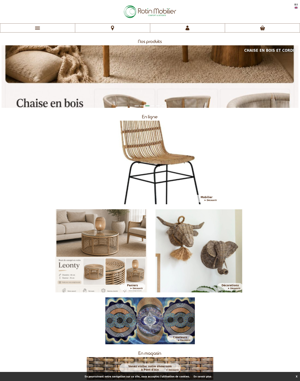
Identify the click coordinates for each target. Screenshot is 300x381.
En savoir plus (202, 376)
